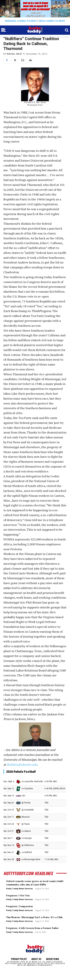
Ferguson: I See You (18, 895)
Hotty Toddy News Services (19, 888)
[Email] (22, 60)
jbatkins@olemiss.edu (22, 764)
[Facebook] (6, 60)
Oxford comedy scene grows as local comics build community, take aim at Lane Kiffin (34, 882)
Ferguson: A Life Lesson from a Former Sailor (32, 928)
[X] (14, 60)
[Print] (30, 60)
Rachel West (14, 54)
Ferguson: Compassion (19, 906)
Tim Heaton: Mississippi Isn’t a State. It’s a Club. (34, 917)
